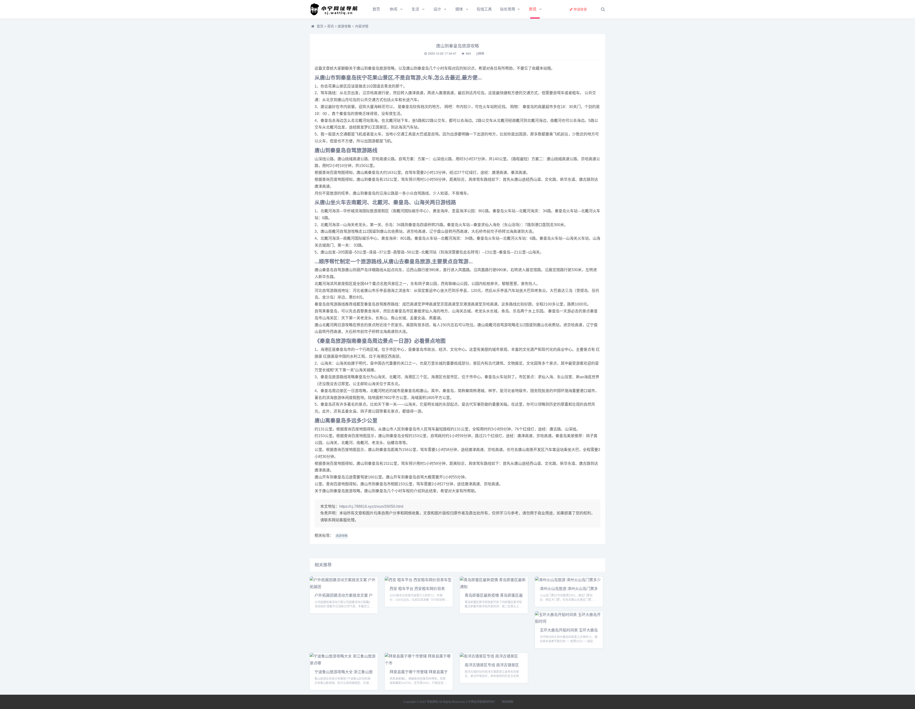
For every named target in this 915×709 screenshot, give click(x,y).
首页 (376, 9)
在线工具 (484, 9)
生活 (415, 9)
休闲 (393, 9)
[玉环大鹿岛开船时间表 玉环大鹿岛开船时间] (569, 621)
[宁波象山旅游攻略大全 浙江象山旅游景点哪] (344, 663)
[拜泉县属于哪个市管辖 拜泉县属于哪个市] (419, 663)
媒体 (459, 9)
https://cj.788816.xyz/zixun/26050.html (371, 506)
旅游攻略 (344, 26)
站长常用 (507, 9)
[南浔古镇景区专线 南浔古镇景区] (489, 656)
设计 (437, 9)
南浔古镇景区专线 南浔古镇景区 (492, 665)
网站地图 (507, 702)
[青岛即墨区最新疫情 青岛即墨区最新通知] (494, 587)
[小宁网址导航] (336, 9)
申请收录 (580, 9)
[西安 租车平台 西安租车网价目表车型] (418, 580)
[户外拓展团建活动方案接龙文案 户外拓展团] (344, 587)
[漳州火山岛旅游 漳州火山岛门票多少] (568, 580)
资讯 (532, 9)
